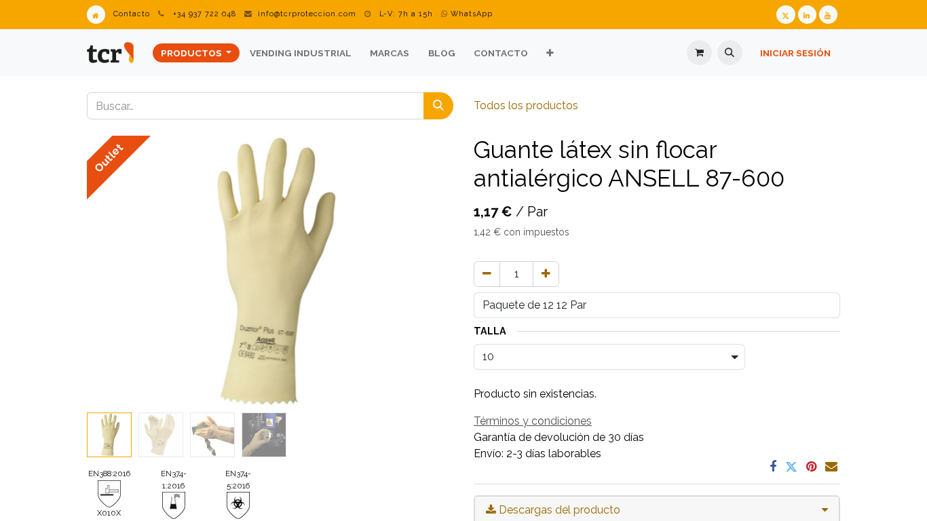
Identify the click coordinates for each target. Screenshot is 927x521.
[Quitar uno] (487, 274)
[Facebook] (773, 467)
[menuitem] (196, 52)
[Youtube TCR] (828, 14)
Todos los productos (526, 105)
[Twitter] (791, 467)
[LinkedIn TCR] (807, 14)
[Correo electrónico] (831, 467)
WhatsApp (470, 13)
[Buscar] (438, 105)
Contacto (131, 13)
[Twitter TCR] (785, 14)
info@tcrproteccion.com (307, 13)
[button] (729, 52)
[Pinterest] (811, 467)
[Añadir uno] (546, 274)
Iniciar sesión (795, 52)
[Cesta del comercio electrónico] (699, 52)
